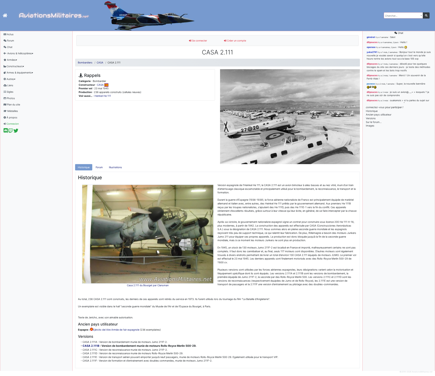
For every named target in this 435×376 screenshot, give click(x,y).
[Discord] (6, 131)
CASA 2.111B (91, 345)
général (371, 37)
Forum (10, 40)
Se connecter (199, 40)
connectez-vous (375, 107)
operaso (371, 47)
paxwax (371, 83)
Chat (9, 47)
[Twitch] (10, 131)
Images (370, 125)
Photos (10, 98)
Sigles (9, 91)
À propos (11, 117)
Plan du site (13, 104)
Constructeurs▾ (15, 66)
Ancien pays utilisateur (378, 114)
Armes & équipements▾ (19, 72)
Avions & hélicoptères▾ (20, 53)
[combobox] (403, 15)
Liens (10, 85)
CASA (100, 62)
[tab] (83, 167)
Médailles (12, 111)
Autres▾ (10, 79)
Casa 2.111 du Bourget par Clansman (148, 285)
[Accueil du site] (5, 15)
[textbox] (402, 16)
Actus (10, 34)
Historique (84, 167)
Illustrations (115, 167)
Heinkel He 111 (102, 95)
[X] (15, 131)
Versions (371, 118)
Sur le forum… (374, 122)
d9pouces (372, 42)
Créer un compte (236, 40)
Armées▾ (11, 59)
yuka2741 (372, 52)
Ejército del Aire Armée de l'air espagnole (116, 329)
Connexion (12, 123)
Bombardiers (85, 62)
